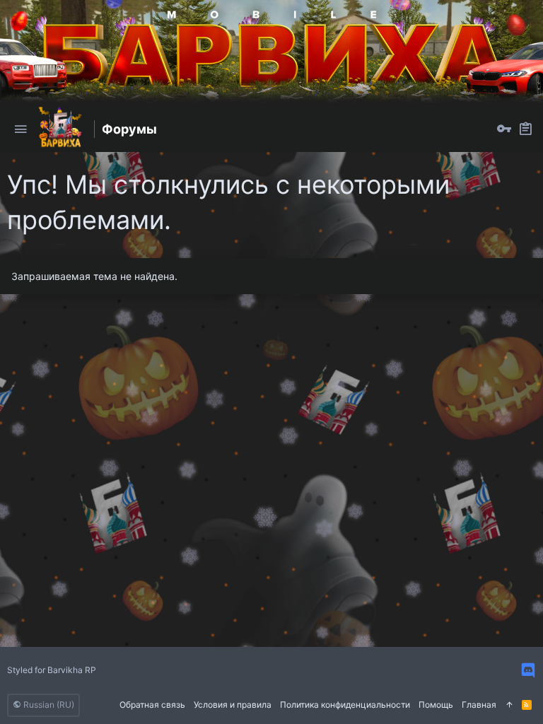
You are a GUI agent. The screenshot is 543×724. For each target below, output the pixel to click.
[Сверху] (509, 705)
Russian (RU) (47, 704)
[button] (20, 129)
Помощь (436, 704)
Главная (479, 704)
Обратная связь (152, 704)
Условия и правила (233, 704)
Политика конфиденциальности (345, 704)
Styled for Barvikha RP (51, 670)
